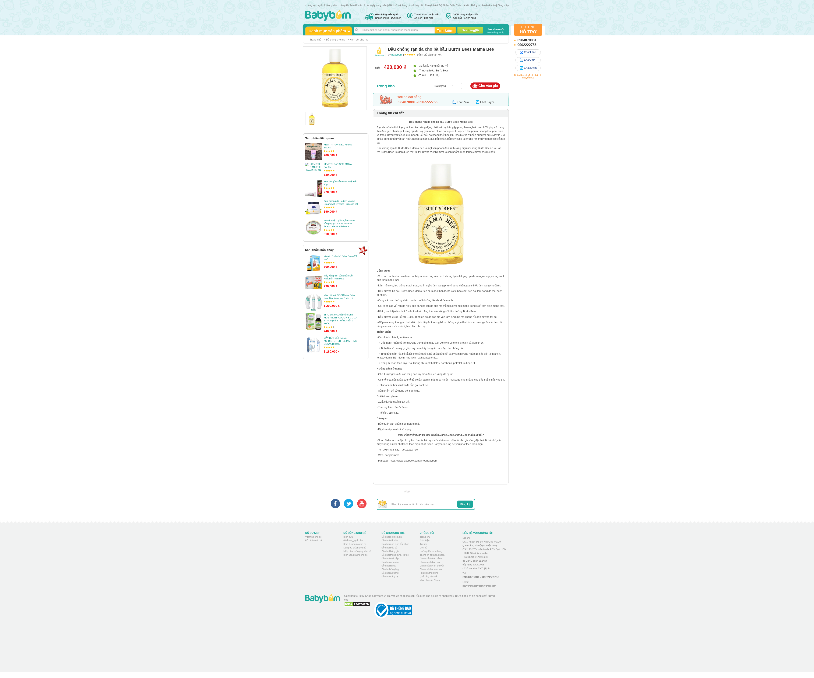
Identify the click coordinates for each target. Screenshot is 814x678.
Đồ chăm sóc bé (313, 540)
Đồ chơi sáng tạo (390, 576)
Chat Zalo (529, 60)
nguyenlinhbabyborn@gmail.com (479, 586)
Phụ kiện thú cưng (429, 573)
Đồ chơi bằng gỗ (390, 551)
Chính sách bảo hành (431, 558)
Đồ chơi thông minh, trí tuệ (395, 555)
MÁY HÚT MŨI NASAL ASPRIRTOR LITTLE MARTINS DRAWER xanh (340, 341)
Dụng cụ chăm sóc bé (354, 547)
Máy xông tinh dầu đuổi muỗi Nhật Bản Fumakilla (338, 277)
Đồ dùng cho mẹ (335, 39)
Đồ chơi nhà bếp (390, 558)
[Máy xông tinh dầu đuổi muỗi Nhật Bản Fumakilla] (313, 282)
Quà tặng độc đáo (429, 576)
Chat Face (530, 52)
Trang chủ (315, 39)
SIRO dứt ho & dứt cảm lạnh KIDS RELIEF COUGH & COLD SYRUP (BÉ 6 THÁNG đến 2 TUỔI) (340, 319)
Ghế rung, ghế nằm (353, 540)
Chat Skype (530, 67)
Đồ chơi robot (389, 565)
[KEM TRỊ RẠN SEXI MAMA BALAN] (313, 151)
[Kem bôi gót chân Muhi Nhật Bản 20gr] (313, 188)
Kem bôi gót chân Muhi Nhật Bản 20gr (340, 183)
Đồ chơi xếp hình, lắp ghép (395, 544)
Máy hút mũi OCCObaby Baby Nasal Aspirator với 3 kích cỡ (339, 296)
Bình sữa (348, 537)
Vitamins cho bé (313, 537)
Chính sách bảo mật (430, 562)
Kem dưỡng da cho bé (354, 544)
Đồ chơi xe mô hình (392, 537)
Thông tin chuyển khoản (483, 5)
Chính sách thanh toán (431, 569)
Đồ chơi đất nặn (390, 540)
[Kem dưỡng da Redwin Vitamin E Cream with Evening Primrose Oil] (313, 207)
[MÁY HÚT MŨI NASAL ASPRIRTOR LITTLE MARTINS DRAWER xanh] (313, 344)
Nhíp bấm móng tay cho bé (357, 551)
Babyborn (397, 54)
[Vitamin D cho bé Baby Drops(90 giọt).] (313, 263)
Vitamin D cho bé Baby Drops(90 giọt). (340, 257)
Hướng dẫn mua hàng (431, 551)
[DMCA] (357, 604)
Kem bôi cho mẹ (359, 39)
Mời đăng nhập (495, 30)
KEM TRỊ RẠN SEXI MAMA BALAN (337, 146)
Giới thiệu (424, 540)
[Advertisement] (421, 648)
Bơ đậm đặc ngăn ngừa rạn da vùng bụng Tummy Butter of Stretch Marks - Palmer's (339, 223)
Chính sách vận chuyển (432, 565)
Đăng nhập (503, 5)
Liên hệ (423, 547)
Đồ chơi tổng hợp (390, 569)
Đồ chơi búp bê (389, 547)
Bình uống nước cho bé (355, 555)
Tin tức (423, 544)
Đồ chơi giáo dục (390, 562)
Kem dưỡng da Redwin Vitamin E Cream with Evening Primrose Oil (341, 202)
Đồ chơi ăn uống (390, 573)
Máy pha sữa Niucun (430, 580)
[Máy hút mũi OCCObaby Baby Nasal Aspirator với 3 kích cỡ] (313, 302)
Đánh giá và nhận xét (429, 54)
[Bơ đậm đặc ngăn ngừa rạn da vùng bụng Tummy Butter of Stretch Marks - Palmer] (313, 227)
